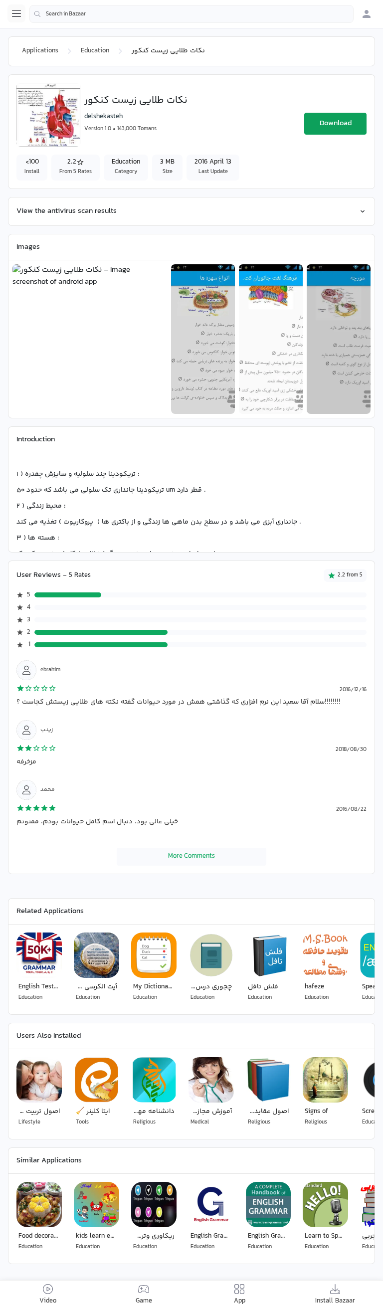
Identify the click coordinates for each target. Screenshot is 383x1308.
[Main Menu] (16, 13)
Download (336, 123)
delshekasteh (103, 116)
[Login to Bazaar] (367, 14)
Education (95, 50)
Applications (40, 50)
